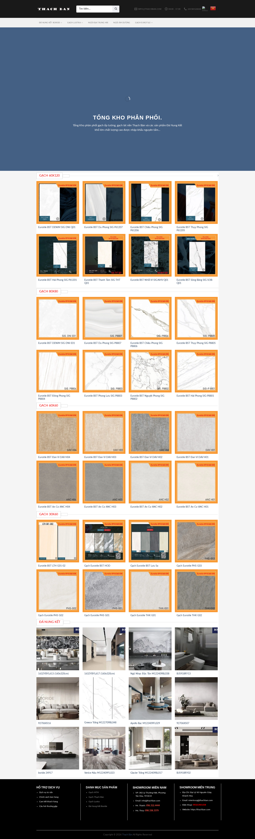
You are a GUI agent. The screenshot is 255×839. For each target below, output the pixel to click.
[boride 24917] (57, 748)
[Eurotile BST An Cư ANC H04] (57, 482)
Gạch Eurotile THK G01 (143, 615)
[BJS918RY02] (196, 748)
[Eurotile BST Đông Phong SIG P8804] (57, 371)
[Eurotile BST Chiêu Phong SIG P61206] (150, 202)
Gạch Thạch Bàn (96, 797)
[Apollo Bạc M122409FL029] (150, 698)
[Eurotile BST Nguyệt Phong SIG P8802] (150, 371)
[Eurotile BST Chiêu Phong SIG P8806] (150, 318)
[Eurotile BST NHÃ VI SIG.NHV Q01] (150, 255)
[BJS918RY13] (196, 648)
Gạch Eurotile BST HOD (97, 566)
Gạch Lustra (94, 802)
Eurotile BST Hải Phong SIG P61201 (57, 280)
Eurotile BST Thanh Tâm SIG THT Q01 (102, 281)
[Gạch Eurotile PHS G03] (196, 541)
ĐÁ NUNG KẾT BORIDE (49, 23)
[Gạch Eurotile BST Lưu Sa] (150, 541)
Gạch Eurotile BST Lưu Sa (144, 566)
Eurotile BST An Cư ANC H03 (100, 507)
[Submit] (115, 9)
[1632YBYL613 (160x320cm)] (57, 648)
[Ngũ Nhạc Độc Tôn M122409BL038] (150, 648)
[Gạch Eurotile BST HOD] (104, 541)
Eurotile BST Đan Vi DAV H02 (146, 457)
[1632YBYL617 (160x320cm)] (104, 648)
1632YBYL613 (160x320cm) (53, 674)
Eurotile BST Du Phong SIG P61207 (103, 227)
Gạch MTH (94, 792)
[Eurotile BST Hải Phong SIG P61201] (57, 255)
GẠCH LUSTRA (73, 23)
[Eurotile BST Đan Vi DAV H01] (196, 432)
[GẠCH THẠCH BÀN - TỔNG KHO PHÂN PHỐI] (53, 9)
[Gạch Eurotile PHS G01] (104, 590)
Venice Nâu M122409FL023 (99, 773)
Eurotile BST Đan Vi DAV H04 (54, 457)
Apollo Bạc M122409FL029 (145, 723)
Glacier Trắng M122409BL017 (146, 773)
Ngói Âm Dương (121, 23)
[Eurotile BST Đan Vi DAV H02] (150, 432)
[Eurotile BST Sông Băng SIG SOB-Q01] (196, 255)
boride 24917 (45, 773)
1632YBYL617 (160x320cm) (99, 674)
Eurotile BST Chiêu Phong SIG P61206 (146, 229)
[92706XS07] (196, 698)
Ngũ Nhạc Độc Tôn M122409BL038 (149, 674)
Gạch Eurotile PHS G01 (96, 615)
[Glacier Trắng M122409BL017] (150, 748)
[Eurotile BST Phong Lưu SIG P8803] (104, 371)
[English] (205, 9)
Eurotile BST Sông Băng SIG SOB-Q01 (195, 281)
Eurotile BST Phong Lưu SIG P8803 (103, 396)
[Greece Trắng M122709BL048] (104, 698)
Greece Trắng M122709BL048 (100, 722)
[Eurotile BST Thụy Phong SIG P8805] (196, 318)
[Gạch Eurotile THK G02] (196, 590)
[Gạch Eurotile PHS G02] (57, 590)
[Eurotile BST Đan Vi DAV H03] (104, 432)
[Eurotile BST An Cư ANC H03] (104, 482)
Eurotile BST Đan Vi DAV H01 (193, 457)
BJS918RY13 (184, 674)
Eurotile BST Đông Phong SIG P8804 (54, 397)
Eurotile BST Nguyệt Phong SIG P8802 (147, 397)
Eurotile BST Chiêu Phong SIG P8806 (146, 345)
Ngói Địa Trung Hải (98, 23)
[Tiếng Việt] (213, 8)
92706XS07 (183, 723)
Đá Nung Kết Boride (98, 806)
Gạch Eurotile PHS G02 (50, 615)
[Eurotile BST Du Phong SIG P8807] (104, 318)
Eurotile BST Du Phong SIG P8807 (102, 343)
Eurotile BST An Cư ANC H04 (54, 507)
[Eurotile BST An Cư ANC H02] (150, 482)
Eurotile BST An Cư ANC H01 (193, 507)
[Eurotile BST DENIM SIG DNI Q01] (57, 202)
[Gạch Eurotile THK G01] (150, 590)
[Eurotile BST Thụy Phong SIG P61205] (196, 202)
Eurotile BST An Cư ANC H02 (146, 507)
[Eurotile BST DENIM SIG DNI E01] (57, 318)
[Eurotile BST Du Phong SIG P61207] (104, 202)
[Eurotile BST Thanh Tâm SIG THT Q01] (104, 255)
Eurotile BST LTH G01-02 (51, 566)
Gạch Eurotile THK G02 (189, 615)
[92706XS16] (57, 698)
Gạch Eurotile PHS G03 (189, 566)
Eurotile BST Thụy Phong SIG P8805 (196, 343)
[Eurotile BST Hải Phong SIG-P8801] (196, 371)
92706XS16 (44, 723)
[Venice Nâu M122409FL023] (104, 748)
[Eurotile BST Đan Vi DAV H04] (57, 432)
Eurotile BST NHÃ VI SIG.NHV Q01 (149, 280)
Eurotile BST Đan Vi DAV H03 (100, 457)
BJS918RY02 (184, 773)
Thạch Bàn (127, 835)
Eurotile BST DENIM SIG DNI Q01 (56, 227)
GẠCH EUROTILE (142, 23)
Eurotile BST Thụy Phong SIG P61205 (192, 229)
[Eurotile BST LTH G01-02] (57, 541)
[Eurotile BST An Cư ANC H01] (196, 482)
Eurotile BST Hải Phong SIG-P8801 (195, 396)
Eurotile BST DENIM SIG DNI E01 (56, 343)
